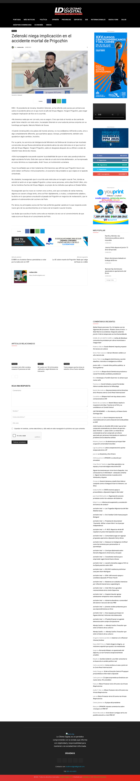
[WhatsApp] (59, 101)
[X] (19, 1)
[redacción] (13, 47)
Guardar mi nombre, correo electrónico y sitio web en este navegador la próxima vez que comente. (49, 428)
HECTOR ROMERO (99, 411)
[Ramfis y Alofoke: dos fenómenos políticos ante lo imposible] (98, 238)
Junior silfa (96, 365)
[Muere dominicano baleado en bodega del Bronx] (98, 261)
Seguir (124, 160)
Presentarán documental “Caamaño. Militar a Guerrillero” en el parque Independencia (108, 523)
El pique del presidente (112, 703)
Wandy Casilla (98, 625)
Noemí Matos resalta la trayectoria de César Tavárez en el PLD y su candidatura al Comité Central (108, 405)
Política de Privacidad (99, 777)
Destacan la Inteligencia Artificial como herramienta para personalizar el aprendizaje (110, 544)
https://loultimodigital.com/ (37, 275)
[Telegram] (64, 101)
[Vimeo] (22, 1)
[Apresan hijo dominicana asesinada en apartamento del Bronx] (98, 271)
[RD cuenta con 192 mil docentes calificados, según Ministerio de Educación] (50, 356)
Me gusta (123, 155)
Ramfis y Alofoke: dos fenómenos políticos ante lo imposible (114, 238)
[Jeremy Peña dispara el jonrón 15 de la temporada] (98, 250)
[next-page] (16, 376)
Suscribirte (123, 174)
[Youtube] (25, 1)
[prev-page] (13, 376)
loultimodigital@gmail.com (75, 766)
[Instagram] (16, 1)
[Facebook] (13, 1)
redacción (20, 47)
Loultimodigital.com (66, 777)
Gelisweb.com (87, 777)
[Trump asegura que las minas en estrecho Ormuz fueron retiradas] (76, 356)
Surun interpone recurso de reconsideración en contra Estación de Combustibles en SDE (110, 419)
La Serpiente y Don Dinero (107, 454)
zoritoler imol (97, 508)
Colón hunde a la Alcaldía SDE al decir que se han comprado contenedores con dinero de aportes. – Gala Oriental (109, 428)
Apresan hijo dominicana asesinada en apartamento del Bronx (115, 271)
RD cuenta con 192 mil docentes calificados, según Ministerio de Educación (48, 369)
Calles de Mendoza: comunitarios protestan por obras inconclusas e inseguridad (110, 340)
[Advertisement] (50, 313)
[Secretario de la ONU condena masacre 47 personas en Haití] (24, 356)
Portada (14, 31)
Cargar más (110, 280)
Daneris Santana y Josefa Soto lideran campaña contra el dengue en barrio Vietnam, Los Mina (110, 483)
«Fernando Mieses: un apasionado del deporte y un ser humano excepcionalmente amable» (108, 652)
